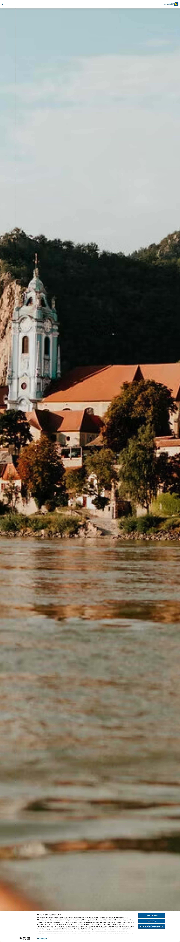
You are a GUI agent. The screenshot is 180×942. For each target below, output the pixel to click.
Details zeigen (42, 938)
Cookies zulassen (151, 915)
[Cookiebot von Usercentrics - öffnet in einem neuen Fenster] (25, 938)
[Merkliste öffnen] (7, 4)
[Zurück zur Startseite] (171, 4)
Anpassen (150, 921)
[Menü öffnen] (2, 4)
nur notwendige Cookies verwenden (151, 926)
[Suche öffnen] (10, 4)
